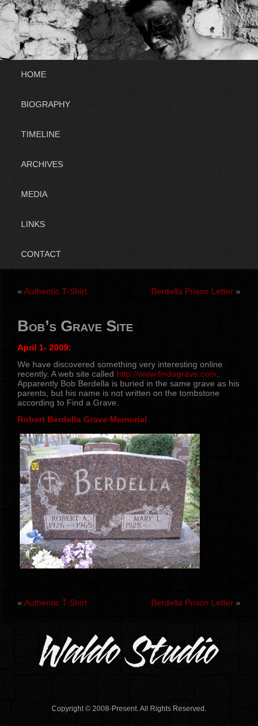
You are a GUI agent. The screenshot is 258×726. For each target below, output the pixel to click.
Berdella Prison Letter (192, 291)
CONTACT (41, 254)
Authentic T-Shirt (55, 291)
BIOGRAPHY (45, 104)
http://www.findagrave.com (166, 374)
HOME (33, 74)
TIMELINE (40, 134)
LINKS (33, 224)
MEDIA (34, 194)
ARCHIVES (42, 164)
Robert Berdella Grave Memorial (82, 419)
